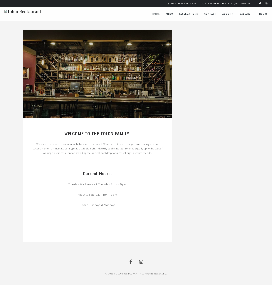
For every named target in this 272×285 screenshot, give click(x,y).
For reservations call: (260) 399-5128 (227, 3)
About (228, 13)
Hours (263, 13)
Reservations (188, 13)
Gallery (246, 13)
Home (156, 13)
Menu (169, 13)
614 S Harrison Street (184, 3)
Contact (210, 13)
